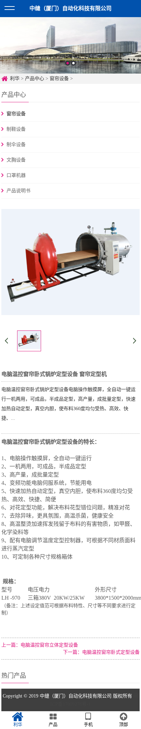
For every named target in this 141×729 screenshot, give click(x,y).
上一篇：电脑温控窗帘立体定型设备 (39, 645)
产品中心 (34, 78)
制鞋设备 (16, 129)
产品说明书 (18, 190)
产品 (53, 724)
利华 (15, 78)
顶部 (123, 724)
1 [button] (67, 63)
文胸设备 (16, 159)
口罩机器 (16, 175)
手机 (88, 724)
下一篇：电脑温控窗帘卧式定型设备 (101, 652)
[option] (70, 45)
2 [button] (73, 63)
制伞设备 (16, 144)
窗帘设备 (59, 78)
